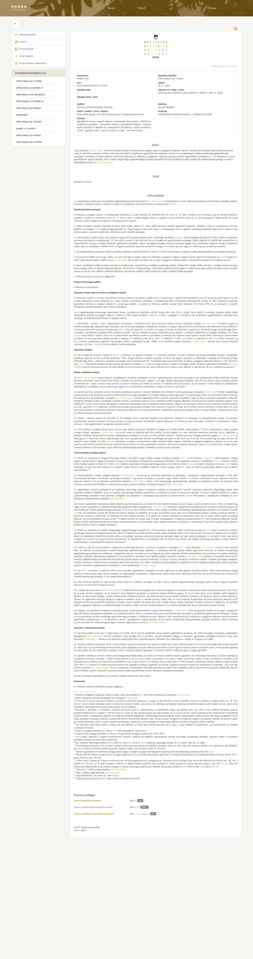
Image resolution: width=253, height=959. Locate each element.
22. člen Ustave (226, 435)
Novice (111, 8)
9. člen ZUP (209, 391)
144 (148, 813)
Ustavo (207, 458)
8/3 (138, 807)
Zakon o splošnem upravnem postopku (94, 813)
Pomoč (141, 8)
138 (143, 813)
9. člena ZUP (131, 697)
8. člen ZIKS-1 (121, 260)
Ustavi (227, 464)
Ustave (77, 335)
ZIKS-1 (172, 204)
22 (136, 800)
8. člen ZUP (136, 481)
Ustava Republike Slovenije (87, 800)
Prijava (212, 8)
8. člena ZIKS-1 (96, 150)
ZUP (212, 156)
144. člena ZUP (209, 323)
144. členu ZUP (194, 556)
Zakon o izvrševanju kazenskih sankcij (93, 807)
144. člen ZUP (159, 506)
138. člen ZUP (116, 498)
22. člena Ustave (105, 162)
